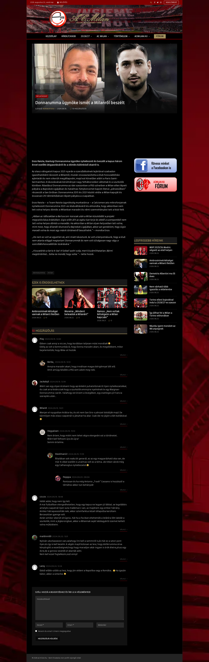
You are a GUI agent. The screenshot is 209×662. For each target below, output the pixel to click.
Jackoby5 (44, 381)
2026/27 (85, 36)
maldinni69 (45, 536)
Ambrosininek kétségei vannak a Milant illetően (45, 313)
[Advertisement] (79, 139)
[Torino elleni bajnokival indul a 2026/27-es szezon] (140, 302)
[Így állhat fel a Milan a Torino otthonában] (140, 316)
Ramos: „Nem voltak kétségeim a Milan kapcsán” (108, 314)
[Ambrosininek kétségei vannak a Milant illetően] (47, 298)
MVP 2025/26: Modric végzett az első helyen (160, 248)
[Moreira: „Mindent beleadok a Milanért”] (79, 298)
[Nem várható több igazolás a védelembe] (140, 289)
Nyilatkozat (41, 96)
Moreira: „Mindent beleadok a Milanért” (76, 313)
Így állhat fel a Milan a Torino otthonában (160, 314)
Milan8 (43, 408)
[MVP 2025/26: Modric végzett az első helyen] (140, 250)
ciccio (43, 496)
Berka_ (50, 362)
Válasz (123, 355)
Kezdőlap (51, 36)
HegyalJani (53, 431)
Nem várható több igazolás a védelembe (160, 288)
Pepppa (67, 477)
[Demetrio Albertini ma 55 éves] (140, 276)
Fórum (160, 36)
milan (50, 273)
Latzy (42, 566)
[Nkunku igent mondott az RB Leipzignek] (140, 329)
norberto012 (49, 109)
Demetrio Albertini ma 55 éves (162, 275)
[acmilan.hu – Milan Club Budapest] (78, 19)
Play (42, 339)
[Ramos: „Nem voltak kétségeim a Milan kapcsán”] (112, 298)
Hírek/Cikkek (68, 36)
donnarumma (39, 273)
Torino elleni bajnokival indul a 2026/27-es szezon (162, 301)
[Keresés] (151, 2)
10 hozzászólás (79, 109)
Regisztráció (171, 2)
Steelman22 (61, 454)
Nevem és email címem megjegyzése (54, 631)
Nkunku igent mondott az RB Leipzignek (162, 327)
